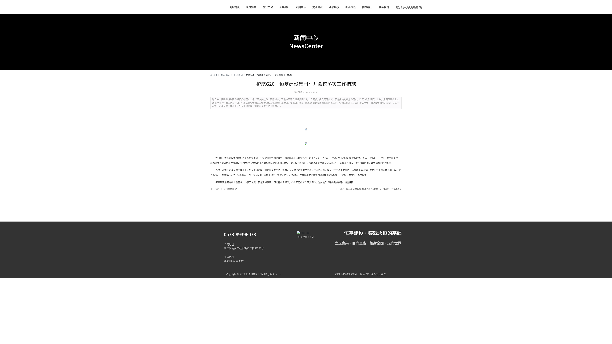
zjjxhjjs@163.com (234, 260)
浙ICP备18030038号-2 (346, 274)
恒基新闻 (238, 75)
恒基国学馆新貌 (229, 189)
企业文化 (268, 7)
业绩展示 (334, 7)
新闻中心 (301, 7)
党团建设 (317, 7)
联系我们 (384, 7)
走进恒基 (251, 7)
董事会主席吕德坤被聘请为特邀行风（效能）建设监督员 (374, 189)
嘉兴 (383, 274)
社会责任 (351, 7)
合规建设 (284, 7)
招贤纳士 (367, 7)
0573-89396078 (240, 234)
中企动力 (375, 274)
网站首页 (234, 7)
